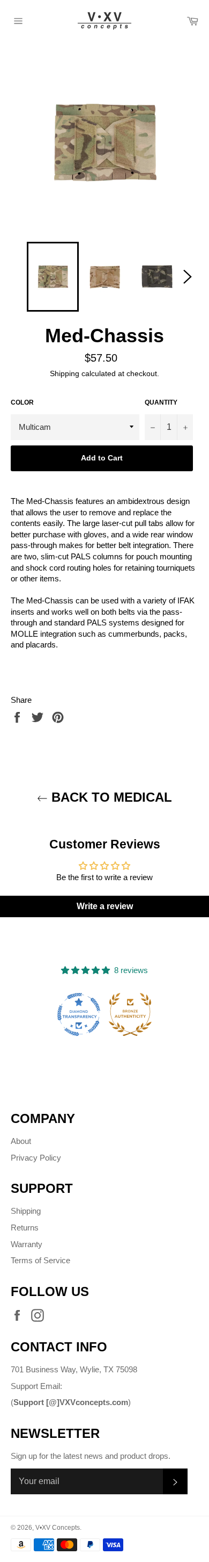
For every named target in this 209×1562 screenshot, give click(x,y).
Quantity (161, 402)
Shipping (64, 373)
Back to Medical (110, 797)
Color (22, 402)
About (21, 1141)
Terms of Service (40, 1260)
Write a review (105, 906)
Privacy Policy (36, 1157)
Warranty (26, 1244)
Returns (25, 1227)
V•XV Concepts (57, 1527)
